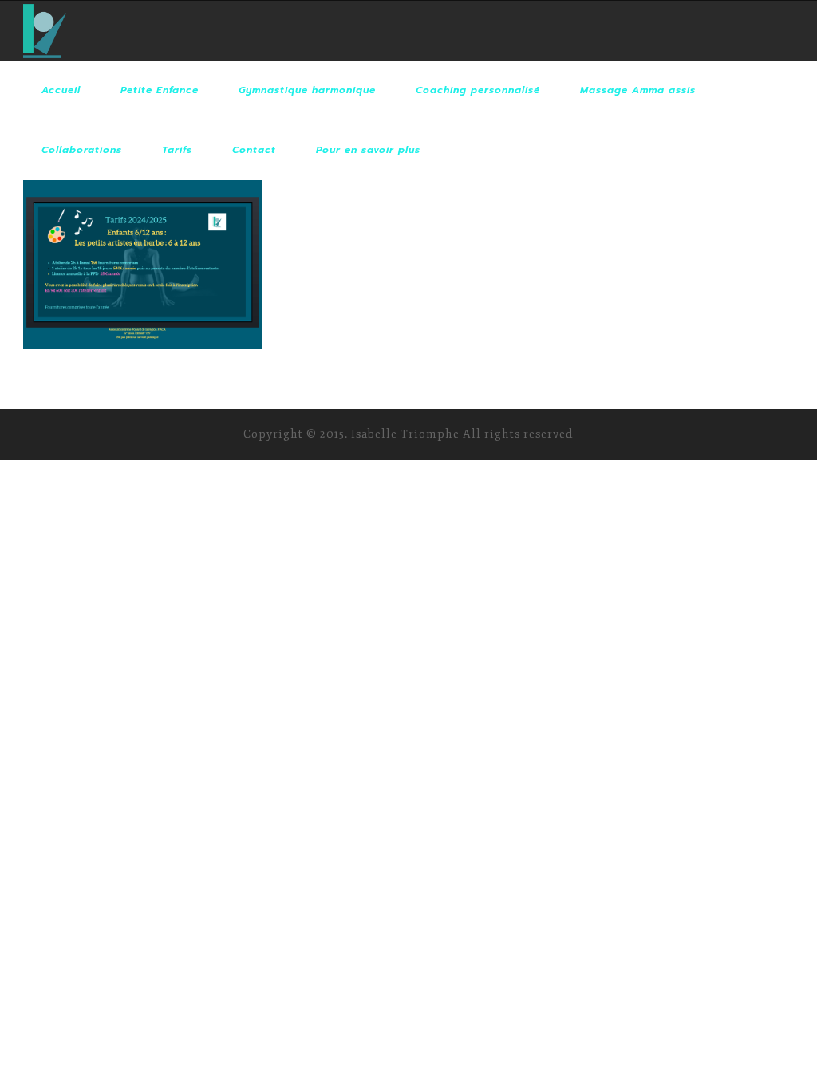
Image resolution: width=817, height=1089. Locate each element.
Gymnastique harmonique (307, 90)
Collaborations (81, 150)
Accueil (61, 90)
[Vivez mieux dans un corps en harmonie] (44, 31)
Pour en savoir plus (368, 150)
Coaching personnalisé (478, 90)
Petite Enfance (159, 90)
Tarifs (177, 150)
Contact (254, 150)
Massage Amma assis (638, 90)
